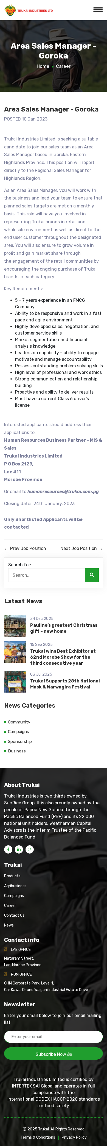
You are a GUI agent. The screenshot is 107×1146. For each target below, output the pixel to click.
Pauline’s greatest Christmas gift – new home (63, 628)
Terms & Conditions (38, 1137)
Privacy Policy (74, 1137)
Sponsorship (20, 741)
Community (19, 722)
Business (17, 751)
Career (63, 66)
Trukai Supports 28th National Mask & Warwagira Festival (65, 684)
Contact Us (14, 915)
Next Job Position (81, 548)
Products (12, 876)
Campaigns (18, 731)
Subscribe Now (51, 1054)
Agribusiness (15, 886)
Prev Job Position (25, 548)
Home (43, 66)
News (9, 925)
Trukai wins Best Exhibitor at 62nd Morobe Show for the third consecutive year (63, 657)
